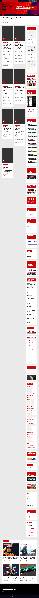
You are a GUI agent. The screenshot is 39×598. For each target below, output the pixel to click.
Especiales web (30, 395)
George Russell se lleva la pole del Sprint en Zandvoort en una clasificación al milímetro (11, 578)
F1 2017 (32, 397)
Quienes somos (31, 515)
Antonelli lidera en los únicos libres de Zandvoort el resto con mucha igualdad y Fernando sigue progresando (28, 578)
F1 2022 (28, 403)
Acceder (29, 498)
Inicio (4, 19)
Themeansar (28, 596)
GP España (29, 421)
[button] (33, 14)
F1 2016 (28, 397)
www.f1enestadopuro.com (30, 535)
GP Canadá (29, 417)
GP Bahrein (29, 414)
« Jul (28, 362)
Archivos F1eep (25, 7)
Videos (34, 447)
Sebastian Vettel (30, 445)
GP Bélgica (33, 415)
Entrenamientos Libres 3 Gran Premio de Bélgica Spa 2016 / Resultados (7, 168)
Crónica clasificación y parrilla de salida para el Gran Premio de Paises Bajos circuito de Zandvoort (10, 558)
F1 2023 (32, 403)
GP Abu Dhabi (32, 410)
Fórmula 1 (27, 8)
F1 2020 (28, 401)
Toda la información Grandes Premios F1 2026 (31, 113)
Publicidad (30, 516)
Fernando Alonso (22, 8)
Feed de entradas (30, 500)
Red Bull (28, 443)
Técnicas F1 (17, 8)
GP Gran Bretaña (30, 423)
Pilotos (17, 7)
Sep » (30, 362)
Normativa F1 (29, 438)
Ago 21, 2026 (6, 580)
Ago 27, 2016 (6, 54)
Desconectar (29, 256)
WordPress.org (30, 505)
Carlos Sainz (29, 390)
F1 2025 (32, 404)
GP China (29, 419)
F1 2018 (28, 399)
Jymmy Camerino (13, 580)
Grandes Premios (6, 544)
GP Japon (29, 427)
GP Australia (29, 412)
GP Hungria (29, 425)
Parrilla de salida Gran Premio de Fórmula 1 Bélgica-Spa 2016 (7, 129)
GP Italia (33, 425)
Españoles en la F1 (31, 7)
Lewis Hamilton (30, 432)
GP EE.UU (33, 419)
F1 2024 (28, 404)
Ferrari (28, 408)
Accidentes (29, 386)
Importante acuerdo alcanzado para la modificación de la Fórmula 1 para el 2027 (31, 287)
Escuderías (20, 7)
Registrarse (29, 254)
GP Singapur (29, 430)
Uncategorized (5, 42)
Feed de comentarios (31, 503)
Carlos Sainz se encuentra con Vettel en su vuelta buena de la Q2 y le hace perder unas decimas (7, 49)
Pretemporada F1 (30, 441)
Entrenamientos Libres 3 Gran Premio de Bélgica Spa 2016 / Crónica (19, 129)
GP (27, 410)
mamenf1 (11, 560)
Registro (28, 496)
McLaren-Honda (30, 434)
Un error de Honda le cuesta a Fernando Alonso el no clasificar (19, 47)
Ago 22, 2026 (6, 560)
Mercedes (29, 436)
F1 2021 (32, 401)
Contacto (30, 517)
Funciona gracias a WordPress (14, 596)
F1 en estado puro (9, 590)
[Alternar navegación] (30, 14)
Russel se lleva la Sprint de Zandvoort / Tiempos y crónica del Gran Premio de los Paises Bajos (28, 558)
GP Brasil (28, 415)
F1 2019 (32, 399)
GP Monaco (29, 428)
